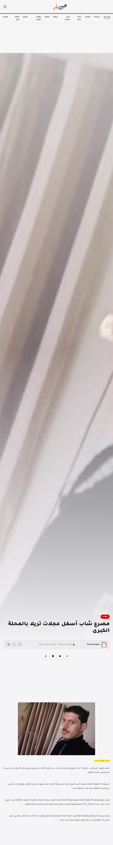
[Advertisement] (56, 35)
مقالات (5, 17)
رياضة (55, 17)
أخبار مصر (79, 18)
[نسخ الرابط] (8, 644)
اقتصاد (87, 17)
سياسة (97, 17)
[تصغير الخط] (14, 644)
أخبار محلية (67, 18)
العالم (47, 17)
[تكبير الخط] (20, 644)
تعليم (25, 17)
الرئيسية (107, 17)
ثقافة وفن (17, 18)
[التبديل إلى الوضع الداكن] (5, 6)
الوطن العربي (38, 18)
